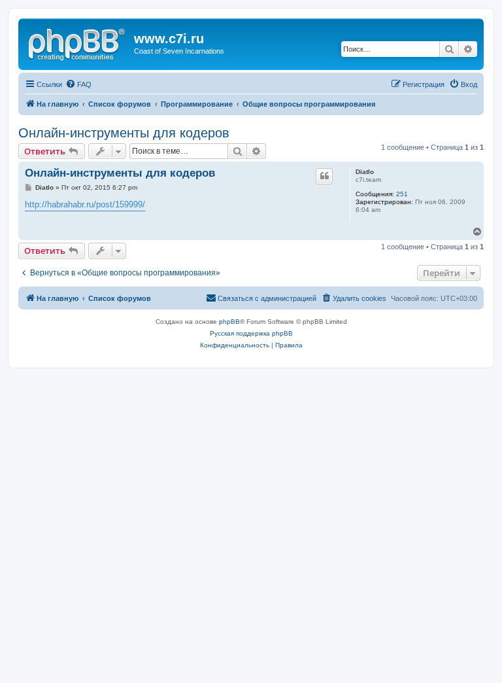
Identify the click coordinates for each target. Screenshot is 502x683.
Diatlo (365, 171)
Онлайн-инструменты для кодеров (123, 133)
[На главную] (78, 42)
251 (402, 194)
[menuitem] (78, 84)
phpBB (229, 321)
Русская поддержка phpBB (251, 333)
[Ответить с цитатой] (324, 176)
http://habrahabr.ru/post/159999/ (85, 204)
